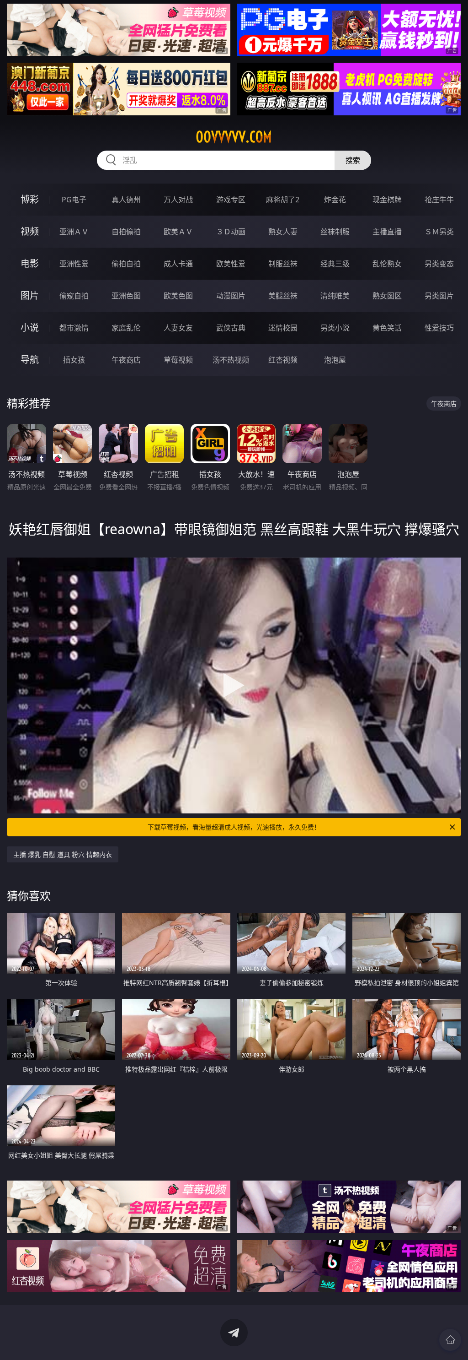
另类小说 (335, 328)
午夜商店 (126, 360)
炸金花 (335, 200)
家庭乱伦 (126, 328)
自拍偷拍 (126, 232)
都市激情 (74, 328)
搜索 (353, 160)
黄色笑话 (387, 328)
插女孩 (74, 360)
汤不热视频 (231, 360)
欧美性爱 (230, 264)
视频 (30, 231)
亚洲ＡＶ (74, 232)
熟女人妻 (283, 232)
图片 (30, 295)
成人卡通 (178, 264)
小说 (30, 327)
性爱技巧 (439, 328)
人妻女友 (178, 328)
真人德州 (126, 200)
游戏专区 (230, 200)
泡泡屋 (335, 360)
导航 (30, 359)
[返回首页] (450, 1340)
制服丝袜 (283, 264)
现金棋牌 (387, 200)
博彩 (30, 199)
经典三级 (335, 264)
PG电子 (74, 200)
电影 (30, 263)
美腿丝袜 (283, 296)
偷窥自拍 (74, 296)
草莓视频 (178, 360)
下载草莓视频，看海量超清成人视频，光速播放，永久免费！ (234, 827)
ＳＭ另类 (439, 232)
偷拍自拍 (126, 264)
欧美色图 (178, 296)
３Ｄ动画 (230, 232)
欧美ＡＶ (178, 232)
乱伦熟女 (387, 264)
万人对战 (178, 200)
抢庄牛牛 (439, 200)
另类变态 (439, 264)
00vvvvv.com (234, 137)
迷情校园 (283, 328)
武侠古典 (230, 328)
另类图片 (439, 296)
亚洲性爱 (74, 264)
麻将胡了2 (282, 200)
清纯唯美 (335, 296)
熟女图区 (387, 296)
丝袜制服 (335, 232)
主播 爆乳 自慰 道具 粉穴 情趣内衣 (62, 854)
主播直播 (387, 232)
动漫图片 (230, 296)
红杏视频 (283, 360)
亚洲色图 (126, 296)
